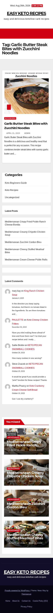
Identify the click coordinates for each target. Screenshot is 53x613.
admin (27, 133)
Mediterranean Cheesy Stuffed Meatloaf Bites (25, 536)
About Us (16, 601)
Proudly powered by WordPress (17, 591)
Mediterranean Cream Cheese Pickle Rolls (26, 259)
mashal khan (35, 450)
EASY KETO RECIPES (26, 13)
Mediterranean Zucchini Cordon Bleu (23, 242)
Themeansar (26, 594)
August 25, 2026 (17, 512)
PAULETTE (17, 320)
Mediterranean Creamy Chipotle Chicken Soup (25, 474)
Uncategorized (12, 197)
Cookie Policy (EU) (40, 601)
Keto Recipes (10, 118)
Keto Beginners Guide (16, 183)
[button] (49, 33)
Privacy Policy (26, 607)
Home (7, 601)
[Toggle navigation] (27, 33)
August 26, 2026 (17, 450)
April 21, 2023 (13, 133)
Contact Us (26, 601)
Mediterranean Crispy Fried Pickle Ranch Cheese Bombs (24, 445)
